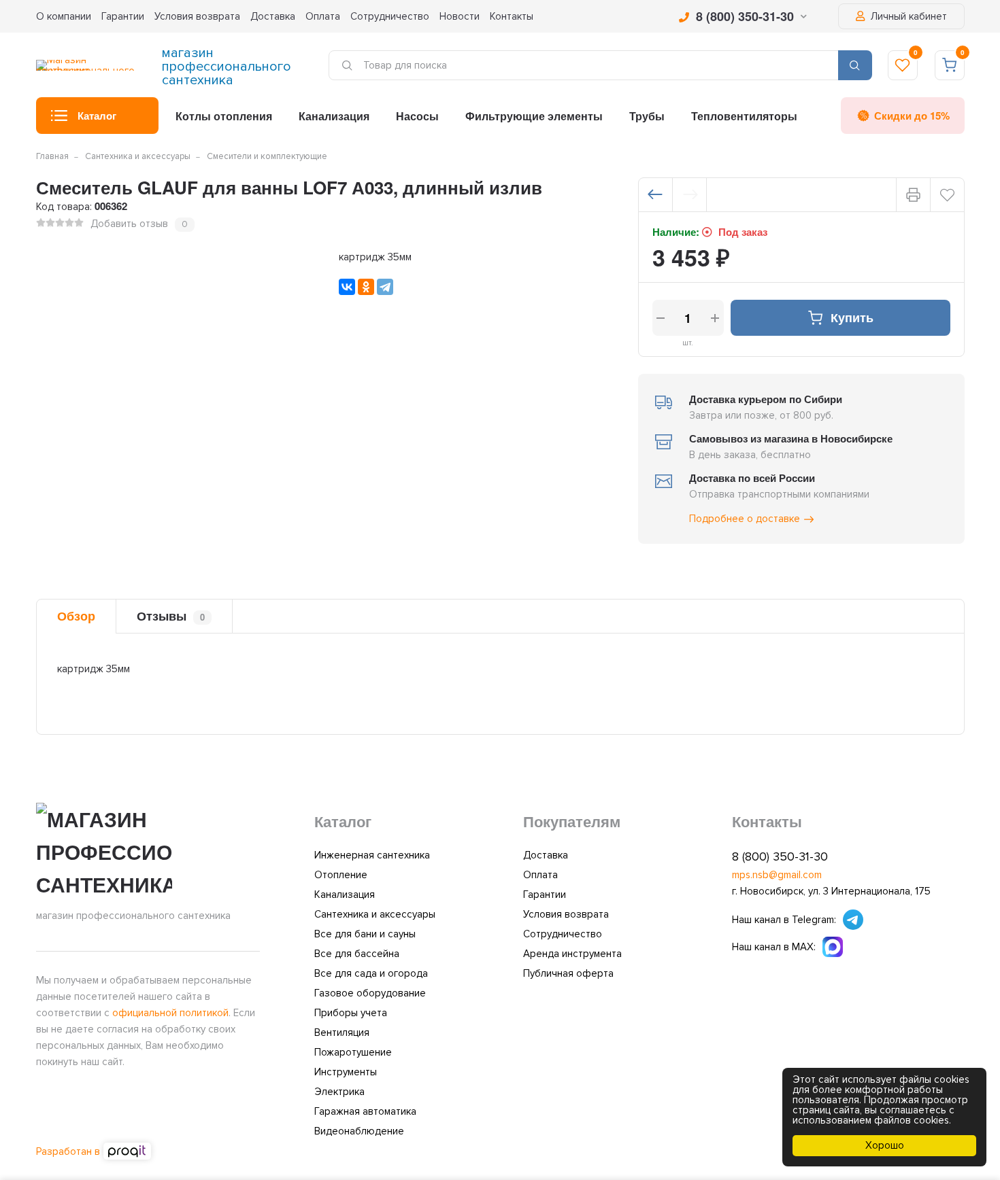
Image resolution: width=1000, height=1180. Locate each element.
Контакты (511, 16)
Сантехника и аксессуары (137, 156)
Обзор (76, 616)
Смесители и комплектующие (267, 156)
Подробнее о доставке (744, 519)
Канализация (334, 116)
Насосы (417, 116)
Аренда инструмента (572, 954)
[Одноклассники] (366, 287)
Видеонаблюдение (359, 1131)
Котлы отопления (224, 116)
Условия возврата (197, 16)
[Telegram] (385, 287)
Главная (52, 156)
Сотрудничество (389, 16)
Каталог (97, 115)
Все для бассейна (356, 954)
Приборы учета (350, 1013)
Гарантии (122, 16)
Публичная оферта (568, 973)
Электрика (339, 1092)
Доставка (272, 16)
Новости (459, 16)
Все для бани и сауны (365, 934)
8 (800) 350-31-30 (745, 16)
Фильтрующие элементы (534, 116)
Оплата (322, 16)
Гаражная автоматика (365, 1111)
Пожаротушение (353, 1052)
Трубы (647, 116)
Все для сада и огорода (371, 973)
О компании (63, 16)
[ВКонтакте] (347, 287)
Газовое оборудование (370, 993)
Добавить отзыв (129, 224)
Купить (852, 317)
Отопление (340, 875)
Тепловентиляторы (744, 116)
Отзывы (171, 616)
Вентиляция (341, 1032)
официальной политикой (170, 1013)
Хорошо (884, 1145)
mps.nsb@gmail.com (777, 875)
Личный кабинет (907, 16)
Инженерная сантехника (372, 855)
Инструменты (345, 1072)
